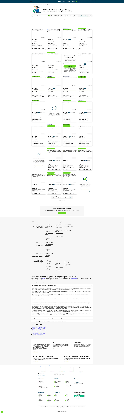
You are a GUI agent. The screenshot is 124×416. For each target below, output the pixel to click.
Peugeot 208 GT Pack (59, 236)
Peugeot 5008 (48, 266)
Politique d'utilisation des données (62, 406)
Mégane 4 (67, 399)
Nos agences (41, 381)
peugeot (44, 4)
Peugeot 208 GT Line (59, 234)
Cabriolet (67, 381)
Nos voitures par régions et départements (69, 386)
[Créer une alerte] (1, 412)
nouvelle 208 (64, 307)
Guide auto (68, 383)
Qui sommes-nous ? (42, 380)
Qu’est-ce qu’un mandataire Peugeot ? (38, 328)
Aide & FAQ (41, 383)
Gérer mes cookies (73, 406)
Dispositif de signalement (62, 407)
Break (56, 383)
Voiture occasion (39, 4)
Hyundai (49, 395)
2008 (56, 395)
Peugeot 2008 (48, 260)
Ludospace (57, 386)
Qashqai (67, 401)
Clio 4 (67, 395)
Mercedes (49, 400)
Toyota (49, 401)
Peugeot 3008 (48, 261)
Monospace (57, 385)
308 (56, 396)
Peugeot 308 (48, 263)
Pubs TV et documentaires (43, 387)
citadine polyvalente (73, 278)
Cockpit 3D (74, 307)
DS (48, 403)
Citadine (56, 380)
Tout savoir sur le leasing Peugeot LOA (38, 329)
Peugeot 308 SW (49, 264)
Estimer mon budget (38, 166)
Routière (56, 382)
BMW (49, 399)
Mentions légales (52, 406)
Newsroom (40, 386)
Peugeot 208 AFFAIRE (59, 267)
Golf (67, 396)
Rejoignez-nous (41, 382)
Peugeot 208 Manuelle (49, 253)
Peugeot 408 (48, 268)
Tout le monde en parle (42, 385)
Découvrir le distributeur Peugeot (37, 332)
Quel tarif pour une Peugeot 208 (37, 334)
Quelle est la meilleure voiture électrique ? (39, 326)
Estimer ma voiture (85, 190)
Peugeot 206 (58, 270)
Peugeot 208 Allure (49, 231)
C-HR (67, 394)
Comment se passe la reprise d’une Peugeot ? (39, 330)
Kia (48, 396)
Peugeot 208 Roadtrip (69, 226)
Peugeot (43, 278)
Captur (56, 401)
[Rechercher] (49, 15)
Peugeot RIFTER (58, 265)
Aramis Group (41, 388)
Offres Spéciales (69, 382)
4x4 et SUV (68, 380)
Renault (40, 394)
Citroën (40, 396)
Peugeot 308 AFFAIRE (59, 269)
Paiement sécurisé (81, 406)
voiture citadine (44, 306)
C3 (55, 399)
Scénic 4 (67, 400)
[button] (56, 15)
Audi (39, 401)
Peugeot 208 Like (68, 224)
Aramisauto (33, 4)
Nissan (40, 403)
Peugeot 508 (58, 261)
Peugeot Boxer (67, 262)
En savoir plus (35, 351)
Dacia (40, 399)
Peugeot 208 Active (49, 224)
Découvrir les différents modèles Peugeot (39, 327)
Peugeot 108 (48, 269)
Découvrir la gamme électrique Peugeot (38, 335)
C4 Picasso (57, 400)
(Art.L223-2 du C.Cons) (71, 71)
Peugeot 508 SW (58, 260)
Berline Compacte (58, 381)
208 (56, 394)
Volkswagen (41, 400)
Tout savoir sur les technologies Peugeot (38, 333)
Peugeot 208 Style (68, 230)
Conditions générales (44, 406)
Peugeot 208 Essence (49, 242)
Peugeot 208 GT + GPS (59, 233)
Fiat (48, 394)
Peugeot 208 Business (59, 227)
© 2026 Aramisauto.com (61, 411)
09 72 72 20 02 (41, 375)
